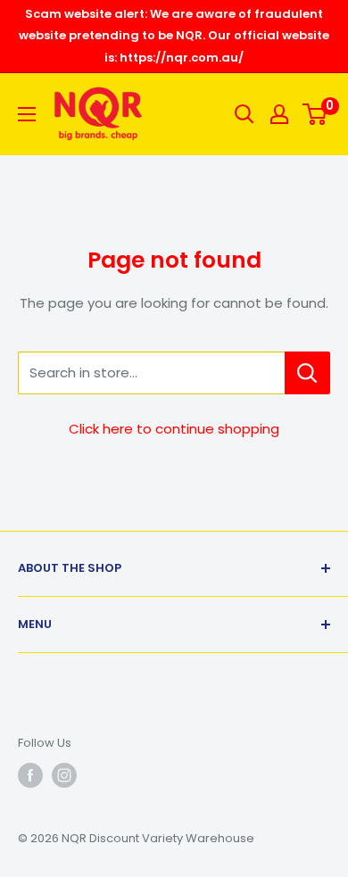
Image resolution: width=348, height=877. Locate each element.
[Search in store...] (307, 373)
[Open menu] (27, 114)
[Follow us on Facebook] (30, 775)
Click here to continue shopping (174, 428)
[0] (315, 114)
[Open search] (244, 114)
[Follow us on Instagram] (64, 775)
